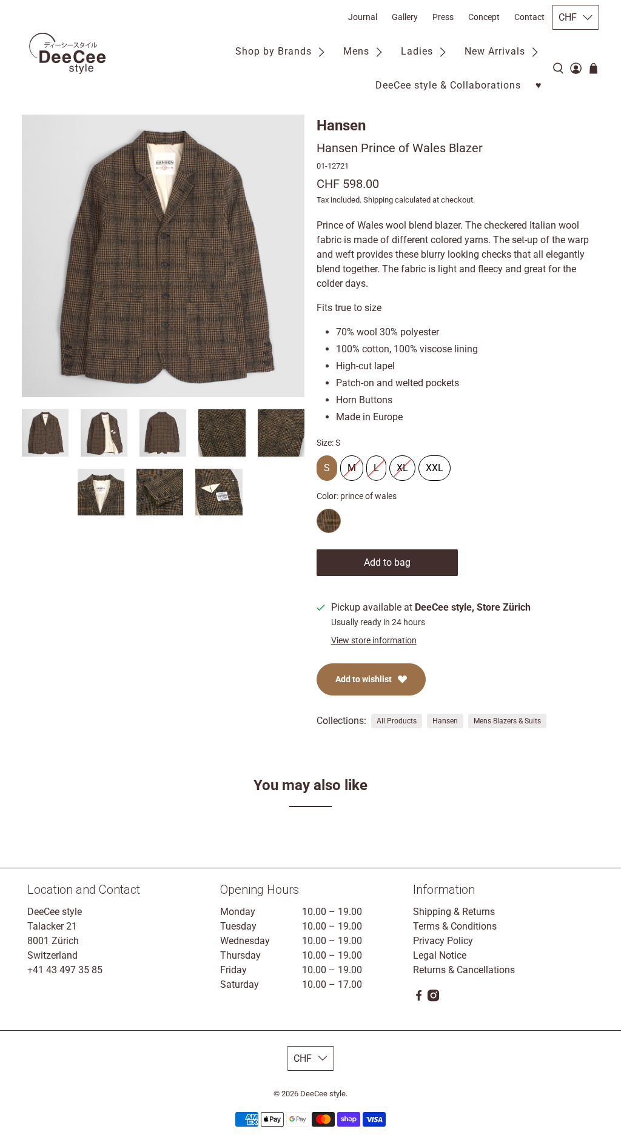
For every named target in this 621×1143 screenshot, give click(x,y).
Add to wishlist (363, 679)
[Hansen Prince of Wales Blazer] (163, 256)
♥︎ (538, 85)
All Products (397, 721)
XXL (434, 464)
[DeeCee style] (67, 53)
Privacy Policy (443, 941)
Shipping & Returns (454, 911)
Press (443, 17)
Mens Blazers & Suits (507, 721)
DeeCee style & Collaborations (448, 85)
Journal (362, 17)
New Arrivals (495, 51)
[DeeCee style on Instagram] (433, 998)
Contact (529, 17)
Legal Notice (439, 955)
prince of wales (329, 521)
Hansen (341, 125)
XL (402, 464)
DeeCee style (323, 1093)
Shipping (378, 199)
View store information (374, 640)
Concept (484, 17)
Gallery (405, 17)
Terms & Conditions (455, 926)
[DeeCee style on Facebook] (419, 998)
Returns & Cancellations (464, 970)
